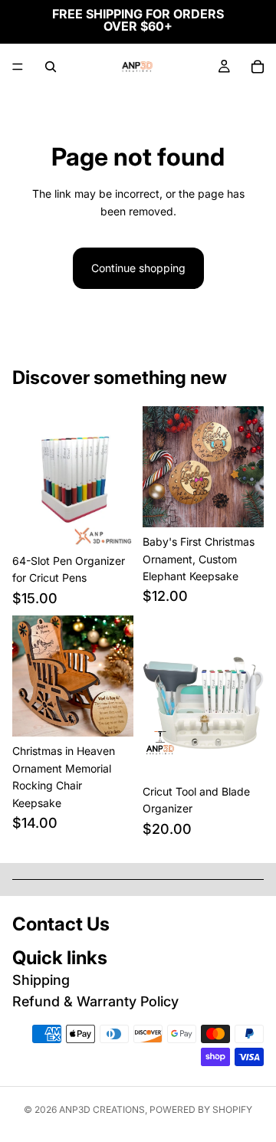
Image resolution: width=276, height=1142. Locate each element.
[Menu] (17, 66)
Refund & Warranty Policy (95, 1001)
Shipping (41, 980)
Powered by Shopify (201, 1109)
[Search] (50, 67)
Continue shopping (138, 267)
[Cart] (257, 67)
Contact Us (61, 924)
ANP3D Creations (102, 1109)
